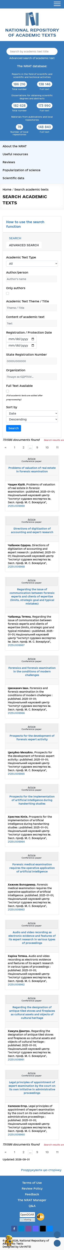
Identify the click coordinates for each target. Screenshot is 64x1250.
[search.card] (42, 478)
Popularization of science (21, 170)
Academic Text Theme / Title (27, 301)
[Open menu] (57, 4)
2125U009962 (16, 984)
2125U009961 (16, 1059)
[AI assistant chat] (9, 1240)
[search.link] (46, 478)
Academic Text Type (21, 257)
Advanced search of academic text (32, 58)
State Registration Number (26, 354)
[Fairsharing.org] (27, 1220)
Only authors (15, 288)
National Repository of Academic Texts (32, 32)
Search (13, 428)
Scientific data (13, 178)
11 (57, 447)
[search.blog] (53, 478)
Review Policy (32, 1188)
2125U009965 (16, 773)
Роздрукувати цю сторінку (41, 1170)
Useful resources (15, 154)
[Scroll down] (57, 1243)
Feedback (32, 1194)
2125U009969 (16, 505)
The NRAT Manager (32, 1200)
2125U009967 (16, 645)
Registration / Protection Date (29, 332)
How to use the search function (25, 224)
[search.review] (50, 478)
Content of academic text (25, 316)
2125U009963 (16, 909)
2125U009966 (16, 713)
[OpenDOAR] (27, 1215)
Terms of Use (32, 1182)
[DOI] (40, 1217)
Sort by (11, 407)
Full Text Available (19, 385)
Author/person (17, 272)
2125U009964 (16, 841)
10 (47, 447)
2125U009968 (16, 566)
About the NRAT (15, 146)
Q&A (32, 1205)
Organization (15, 370)
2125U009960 (16, 1134)
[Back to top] (57, 1234)
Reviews (9, 162)
